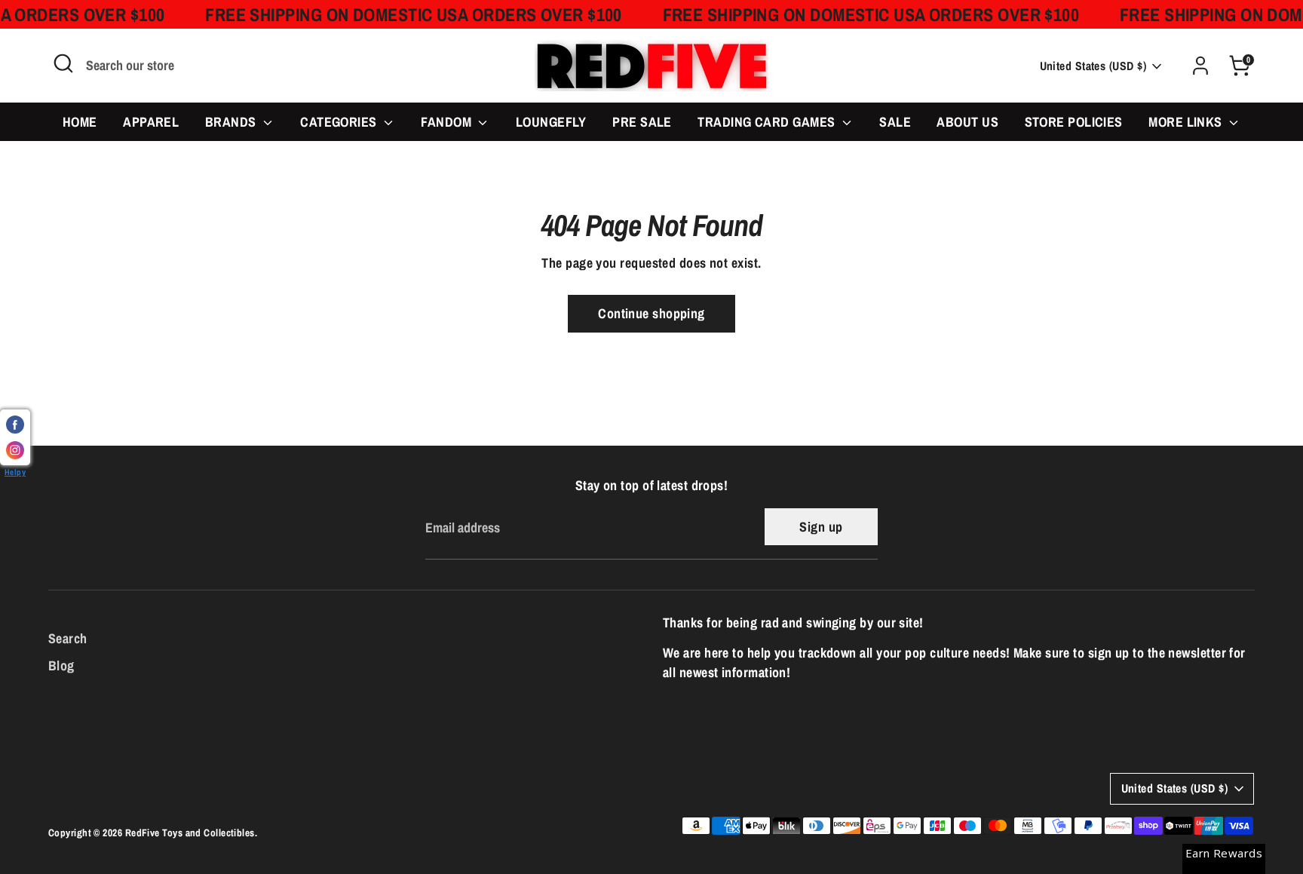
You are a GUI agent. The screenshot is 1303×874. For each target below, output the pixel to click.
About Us (967, 121)
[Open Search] (63, 63)
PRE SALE (642, 121)
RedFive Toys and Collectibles (190, 832)
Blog (61, 665)
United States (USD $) (1093, 66)
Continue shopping (651, 313)
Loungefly (551, 121)
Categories (340, 121)
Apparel (151, 121)
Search (67, 638)
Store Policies (1074, 121)
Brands (232, 121)
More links (1186, 121)
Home (80, 121)
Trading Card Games (768, 121)
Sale (895, 121)
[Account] (1200, 66)
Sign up (820, 526)
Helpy (15, 471)
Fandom (447, 121)
